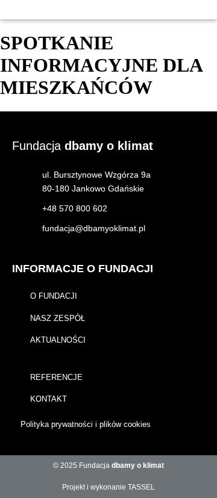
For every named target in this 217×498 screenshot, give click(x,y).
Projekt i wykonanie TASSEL (108, 487)
